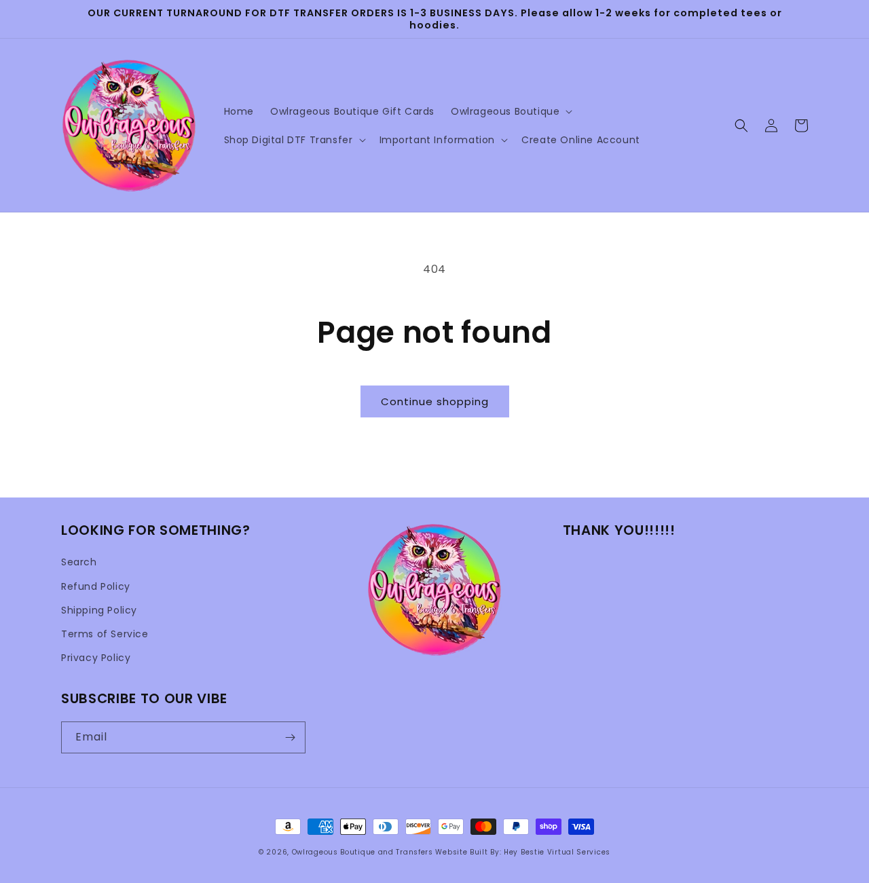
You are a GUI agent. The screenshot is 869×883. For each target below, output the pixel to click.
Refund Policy (95, 586)
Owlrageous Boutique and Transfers (362, 852)
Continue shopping (435, 401)
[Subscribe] (290, 737)
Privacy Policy (95, 657)
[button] (510, 111)
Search (79, 562)
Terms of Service (105, 634)
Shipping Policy (99, 610)
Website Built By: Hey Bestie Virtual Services (522, 852)
